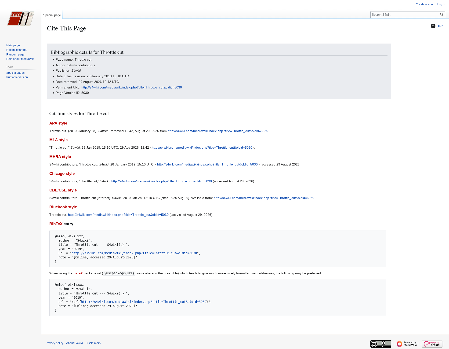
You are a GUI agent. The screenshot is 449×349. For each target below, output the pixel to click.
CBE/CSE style (63, 190)
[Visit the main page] (20, 18)
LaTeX (78, 273)
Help (440, 26)
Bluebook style (63, 207)
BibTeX (55, 224)
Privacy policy (54, 343)
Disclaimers (93, 343)
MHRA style (60, 156)
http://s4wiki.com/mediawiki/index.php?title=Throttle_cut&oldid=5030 (131, 87)
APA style (58, 123)
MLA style (58, 140)
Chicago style (62, 173)
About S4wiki (74, 343)
